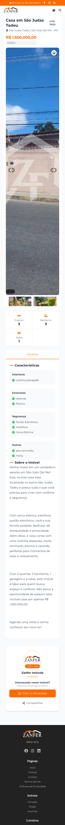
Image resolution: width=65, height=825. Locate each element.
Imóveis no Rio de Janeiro (26, 2)
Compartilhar (34, 703)
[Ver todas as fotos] (54, 53)
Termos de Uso (32, 781)
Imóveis (32, 772)
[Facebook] (44, 3)
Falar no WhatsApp (35, 693)
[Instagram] (49, 3)
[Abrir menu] (60, 10)
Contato (32, 777)
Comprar (32, 802)
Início (32, 767)
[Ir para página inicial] (10, 10)
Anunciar (33, 811)
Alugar (32, 806)
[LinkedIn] (54, 3)
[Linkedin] (39, 751)
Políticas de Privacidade (32, 786)
